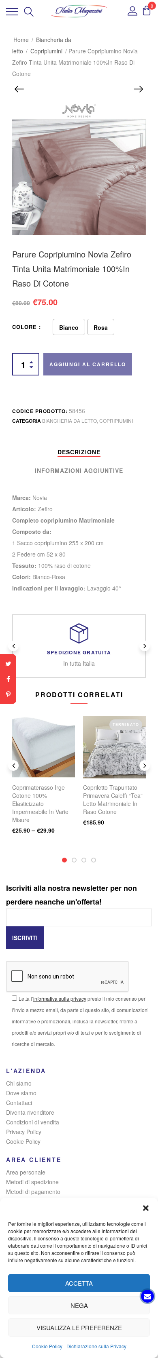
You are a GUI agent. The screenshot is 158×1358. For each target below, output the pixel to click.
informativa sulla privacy (59, 998)
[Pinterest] (8, 694)
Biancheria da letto (69, 420)
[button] (146, 1208)
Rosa (101, 327)
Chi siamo (19, 1083)
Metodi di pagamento (33, 1191)
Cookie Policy (47, 1346)
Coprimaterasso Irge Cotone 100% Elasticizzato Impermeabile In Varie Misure (40, 803)
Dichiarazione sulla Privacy (96, 1346)
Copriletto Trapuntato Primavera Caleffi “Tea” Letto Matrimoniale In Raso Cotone (113, 799)
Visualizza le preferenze (79, 1327)
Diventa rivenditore (30, 1112)
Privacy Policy (23, 1132)
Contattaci (19, 1103)
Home (21, 40)
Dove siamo (21, 1093)
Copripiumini (46, 51)
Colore (24, 327)
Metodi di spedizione (32, 1182)
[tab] (79, 452)
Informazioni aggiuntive (79, 470)
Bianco (69, 327)
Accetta (79, 1283)
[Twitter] (8, 663)
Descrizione (79, 452)
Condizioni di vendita (32, 1122)
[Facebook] (8, 679)
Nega (79, 1305)
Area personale (25, 1172)
